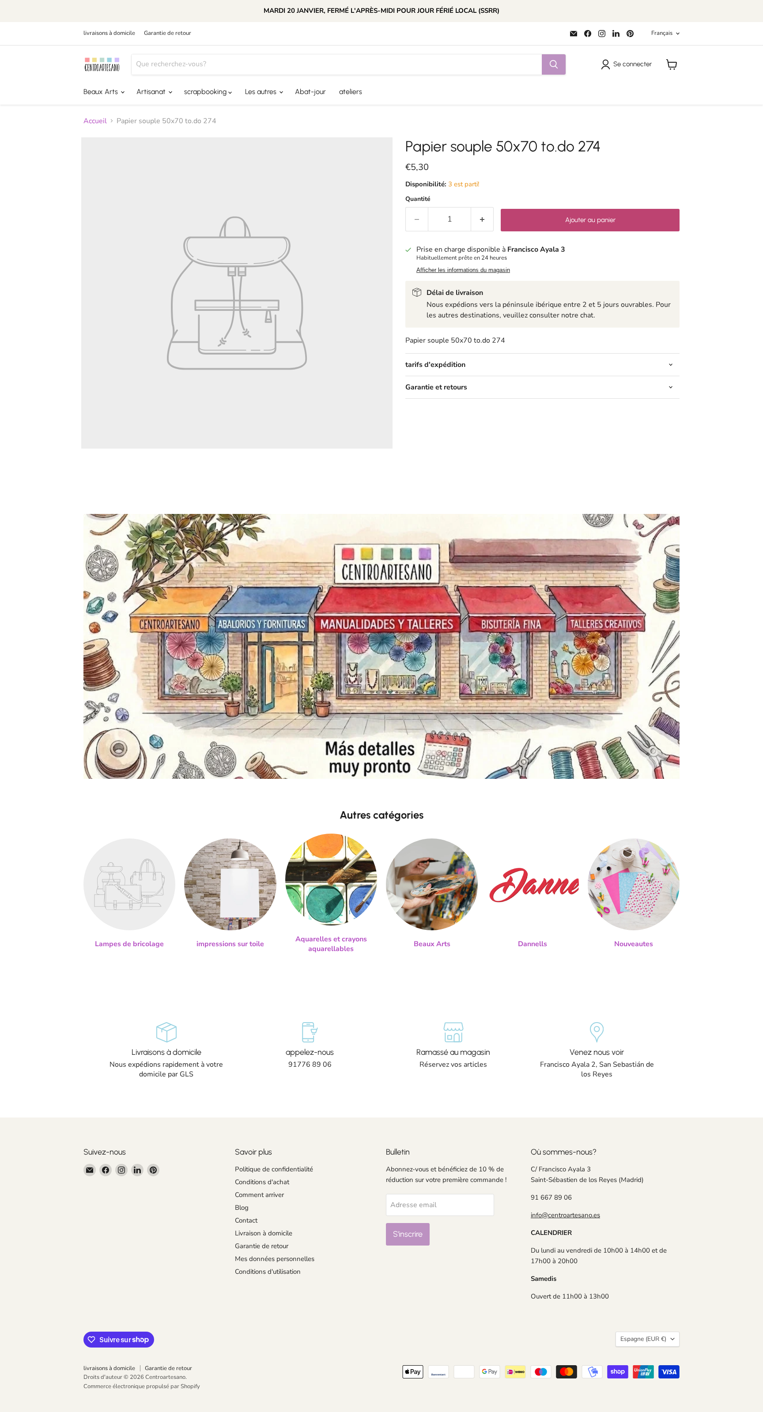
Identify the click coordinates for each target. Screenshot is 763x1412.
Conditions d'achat (262, 1182)
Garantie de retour (167, 33)
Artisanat (151, 91)
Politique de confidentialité (274, 1169)
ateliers (350, 91)
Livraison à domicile (263, 1233)
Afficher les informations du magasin (463, 270)
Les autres (261, 91)
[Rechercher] (554, 64)
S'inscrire (408, 1234)
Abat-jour (310, 91)
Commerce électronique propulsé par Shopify (141, 1386)
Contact (246, 1220)
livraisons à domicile (109, 33)
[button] (628, 64)
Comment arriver (259, 1194)
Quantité (418, 199)
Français (661, 33)
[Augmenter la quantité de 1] (482, 219)
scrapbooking (206, 91)
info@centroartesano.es (565, 1215)
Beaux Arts (101, 91)
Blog (242, 1207)
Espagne (643, 1339)
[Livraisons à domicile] (166, 1051)
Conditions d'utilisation (268, 1271)
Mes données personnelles (274, 1258)
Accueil (95, 121)
